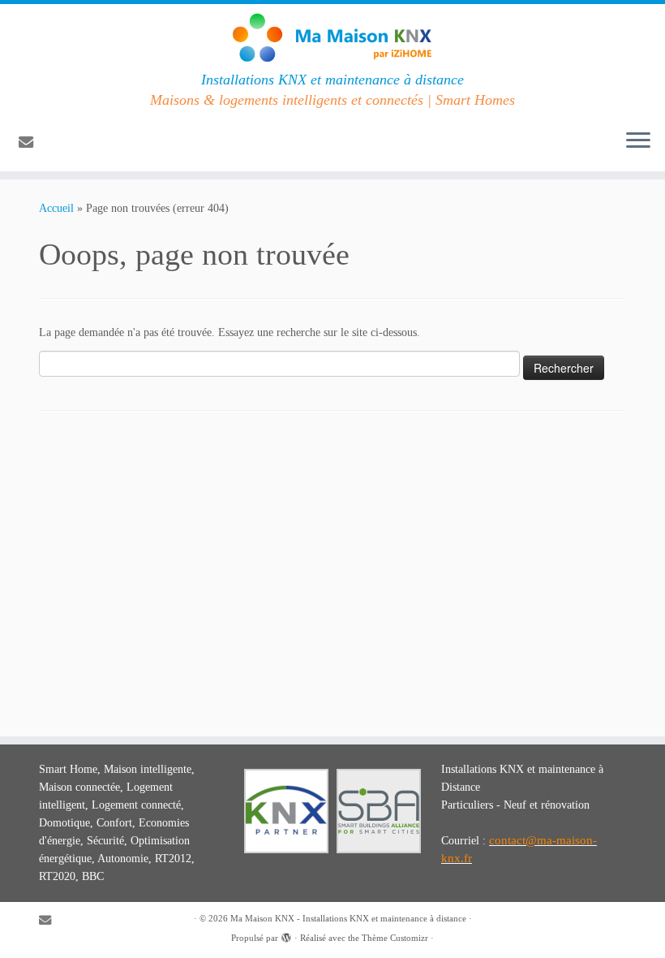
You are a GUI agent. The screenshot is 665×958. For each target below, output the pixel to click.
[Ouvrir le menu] (638, 142)
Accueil (56, 208)
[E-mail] (31, 143)
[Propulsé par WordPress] (286, 935)
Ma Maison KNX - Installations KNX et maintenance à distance (348, 918)
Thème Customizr (395, 938)
